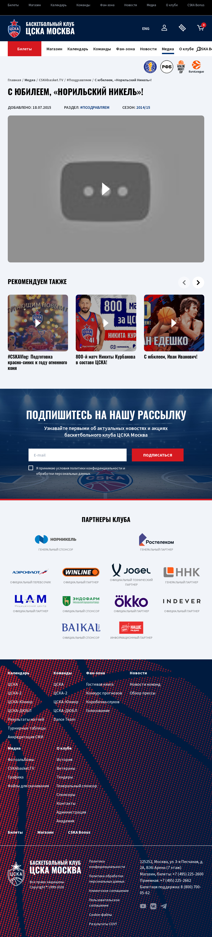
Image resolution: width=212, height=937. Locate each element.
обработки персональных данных (63, 473)
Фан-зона (107, 5)
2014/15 (143, 107)
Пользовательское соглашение (104, 903)
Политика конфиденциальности (107, 864)
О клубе (172, 5)
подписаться (157, 455)
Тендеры (65, 777)
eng (145, 28)
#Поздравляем (79, 80)
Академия (65, 820)
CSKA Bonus (195, 5)
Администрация (71, 812)
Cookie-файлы (100, 914)
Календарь (59, 5)
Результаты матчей (26, 719)
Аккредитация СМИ (25, 736)
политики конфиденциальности (96, 468)
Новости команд (145, 684)
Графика (16, 777)
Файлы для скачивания (28, 785)
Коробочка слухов (102, 701)
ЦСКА (13, 684)
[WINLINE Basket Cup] (181, 66)
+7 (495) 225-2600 (187, 873)
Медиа (151, 5)
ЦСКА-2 (14, 692)
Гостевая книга (99, 684)
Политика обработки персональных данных (106, 879)
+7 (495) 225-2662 (175, 880)
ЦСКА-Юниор (20, 701)
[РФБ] (166, 66)
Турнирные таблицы (27, 728)
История (64, 759)
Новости (130, 5)
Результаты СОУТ (103, 924)
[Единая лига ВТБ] (150, 66)
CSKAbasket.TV (51, 80)
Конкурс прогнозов (104, 692)
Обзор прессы (142, 692)
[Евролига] (196, 66)
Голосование (98, 710)
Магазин (35, 5)
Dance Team (64, 719)
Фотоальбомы (21, 759)
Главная (14, 80)
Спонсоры (66, 794)
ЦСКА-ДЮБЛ (20, 710)
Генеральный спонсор (77, 785)
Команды (83, 5)
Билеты (13, 5)
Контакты (66, 803)
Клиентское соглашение (109, 890)
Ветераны (66, 768)
